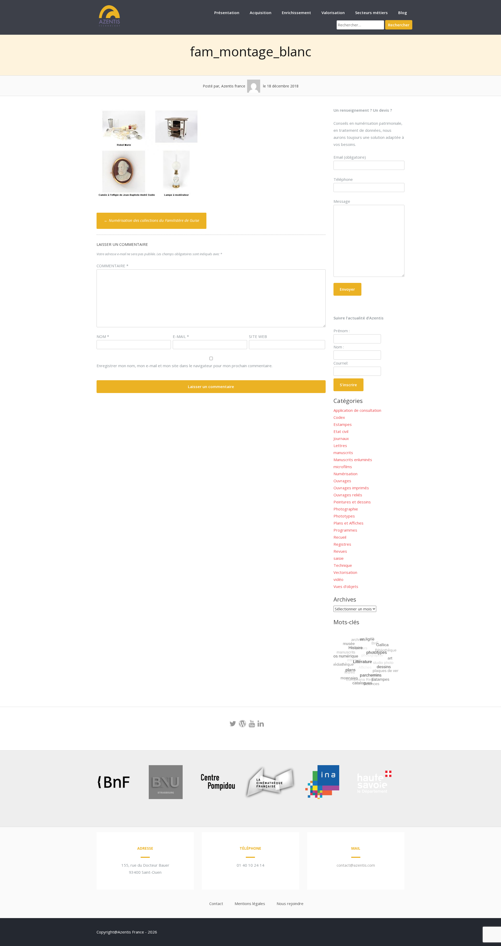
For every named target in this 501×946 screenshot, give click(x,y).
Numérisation (345, 473)
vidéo (338, 579)
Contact (216, 903)
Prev (85, 783)
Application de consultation (357, 410)
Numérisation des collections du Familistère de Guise (151, 220)
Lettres (340, 445)
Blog (402, 12)
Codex (339, 417)
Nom (103, 336)
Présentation (226, 12)
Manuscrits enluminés (352, 459)
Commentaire (112, 265)
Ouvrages (342, 480)
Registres (342, 544)
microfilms (342, 466)
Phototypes (344, 516)
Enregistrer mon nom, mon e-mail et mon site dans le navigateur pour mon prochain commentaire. (184, 365)
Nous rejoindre (290, 903)
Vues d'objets (345, 586)
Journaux (341, 438)
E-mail (181, 336)
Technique (342, 565)
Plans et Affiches (348, 523)
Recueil (339, 537)
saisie (338, 558)
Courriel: (340, 363)
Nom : (338, 346)
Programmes (345, 530)
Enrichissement (296, 12)
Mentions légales (250, 903)
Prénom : (341, 330)
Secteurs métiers (371, 12)
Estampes (342, 424)
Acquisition (260, 12)
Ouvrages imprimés (351, 487)
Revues (340, 551)
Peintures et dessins (352, 501)
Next (403, 783)
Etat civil (340, 431)
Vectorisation (345, 572)
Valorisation (333, 12)
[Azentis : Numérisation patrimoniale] (110, 25)
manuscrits (343, 452)
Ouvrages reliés (347, 494)
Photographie (345, 508)
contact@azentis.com (356, 865)
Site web (258, 336)
